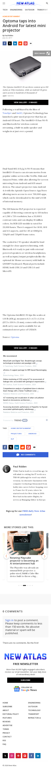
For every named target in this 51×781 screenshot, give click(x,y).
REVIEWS (6, 721)
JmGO (19, 113)
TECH (5, 9)
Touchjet (7, 113)
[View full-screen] (48, 53)
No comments (28, 454)
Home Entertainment (11, 16)
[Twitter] (10, 43)
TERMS (6, 729)
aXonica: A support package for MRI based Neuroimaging (24, 370)
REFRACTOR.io (34, 718)
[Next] (44, 556)
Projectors (16, 434)
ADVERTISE (7, 725)
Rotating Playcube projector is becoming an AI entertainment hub (24, 560)
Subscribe (25, 680)
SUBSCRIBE (7, 706)
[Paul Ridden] (6, 469)
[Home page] (25, 4)
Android (32, 434)
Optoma (15, 337)
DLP (12, 439)
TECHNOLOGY (34, 710)
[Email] (31, 43)
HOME (5, 702)
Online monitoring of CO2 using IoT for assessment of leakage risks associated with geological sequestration (23, 380)
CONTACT (7, 736)
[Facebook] (5, 43)
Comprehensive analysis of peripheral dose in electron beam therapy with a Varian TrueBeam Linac (23, 390)
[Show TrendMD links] (47, 420)
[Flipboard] (25, 43)
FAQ (4, 744)
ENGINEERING (16, 9)
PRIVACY (6, 733)
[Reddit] (20, 43)
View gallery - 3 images (25, 102)
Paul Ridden (20, 466)
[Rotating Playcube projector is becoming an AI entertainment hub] (25, 543)
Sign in (9, 620)
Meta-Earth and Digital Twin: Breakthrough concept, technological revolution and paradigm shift (22, 362)
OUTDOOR (29, 9)
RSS (4, 740)
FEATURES (7, 718)
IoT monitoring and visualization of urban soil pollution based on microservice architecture (23, 399)
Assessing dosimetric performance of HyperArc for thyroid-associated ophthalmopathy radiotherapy (25, 408)
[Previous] (6, 556)
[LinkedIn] (15, 43)
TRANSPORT (42, 9)
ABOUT (6, 710)
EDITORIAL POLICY (11, 714)
